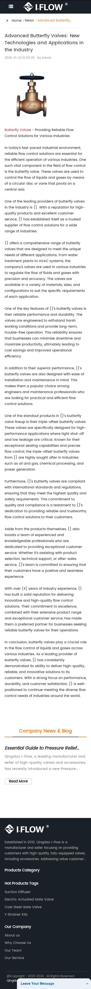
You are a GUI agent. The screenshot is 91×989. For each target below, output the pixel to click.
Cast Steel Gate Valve (23, 907)
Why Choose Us (18, 943)
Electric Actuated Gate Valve (29, 899)
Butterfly (12, 130)
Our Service (14, 958)
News (29, 20)
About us (12, 935)
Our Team (13, 950)
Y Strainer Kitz (16, 914)
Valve (24, 130)
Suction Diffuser (18, 892)
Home (17, 20)
